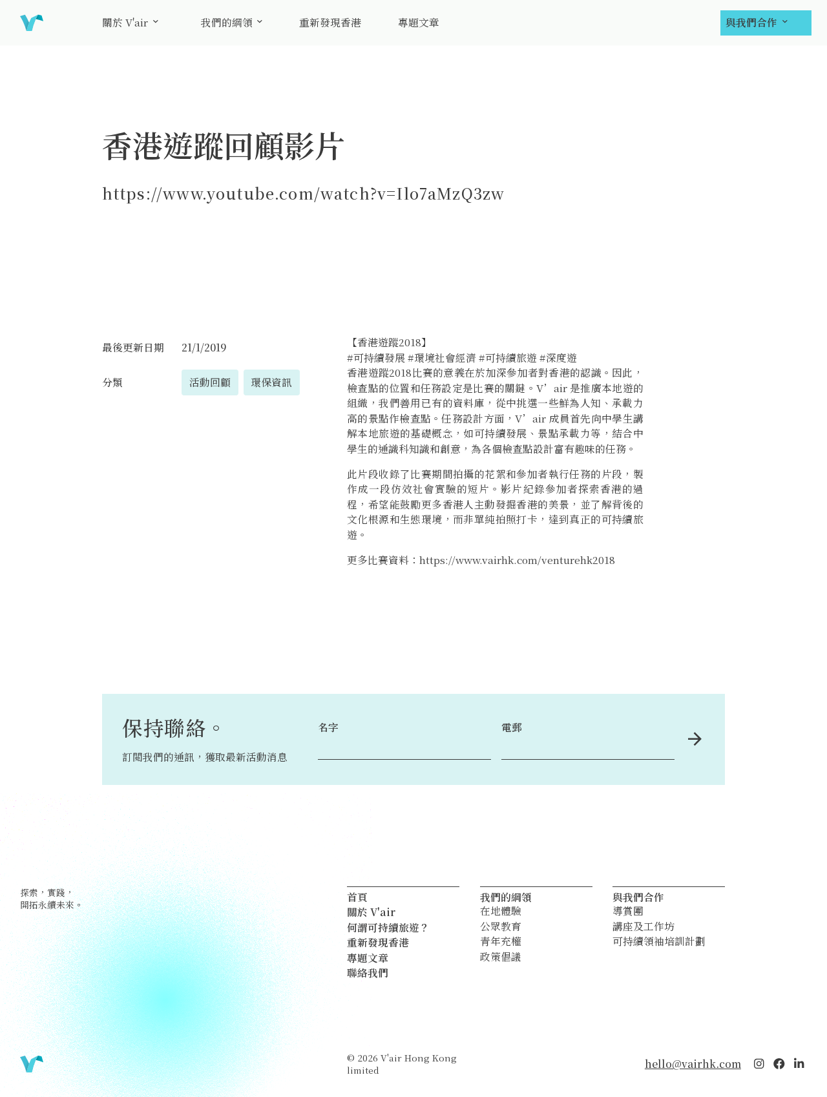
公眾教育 (500, 926)
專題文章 (418, 22)
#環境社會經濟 (442, 357)
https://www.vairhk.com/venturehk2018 (517, 559)
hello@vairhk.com (693, 1063)
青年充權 (500, 941)
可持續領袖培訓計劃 (659, 941)
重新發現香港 (330, 22)
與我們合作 (751, 22)
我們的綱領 (227, 22)
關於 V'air (125, 22)
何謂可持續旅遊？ (388, 927)
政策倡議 (500, 956)
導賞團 (628, 910)
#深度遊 (558, 357)
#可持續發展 (376, 357)
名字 (328, 727)
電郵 (511, 727)
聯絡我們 (367, 972)
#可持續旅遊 (508, 357)
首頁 (357, 897)
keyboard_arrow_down (156, 22)
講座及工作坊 (643, 926)
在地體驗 (500, 910)
